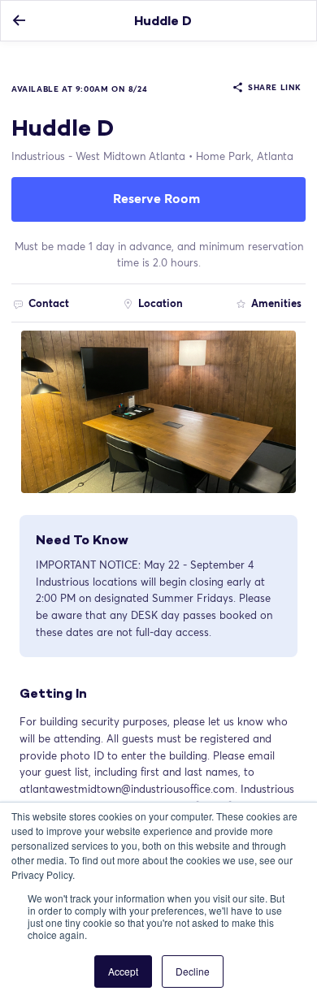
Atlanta (244, 156)
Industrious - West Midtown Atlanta (98, 156)
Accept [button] (123, 971)
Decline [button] (193, 971)
